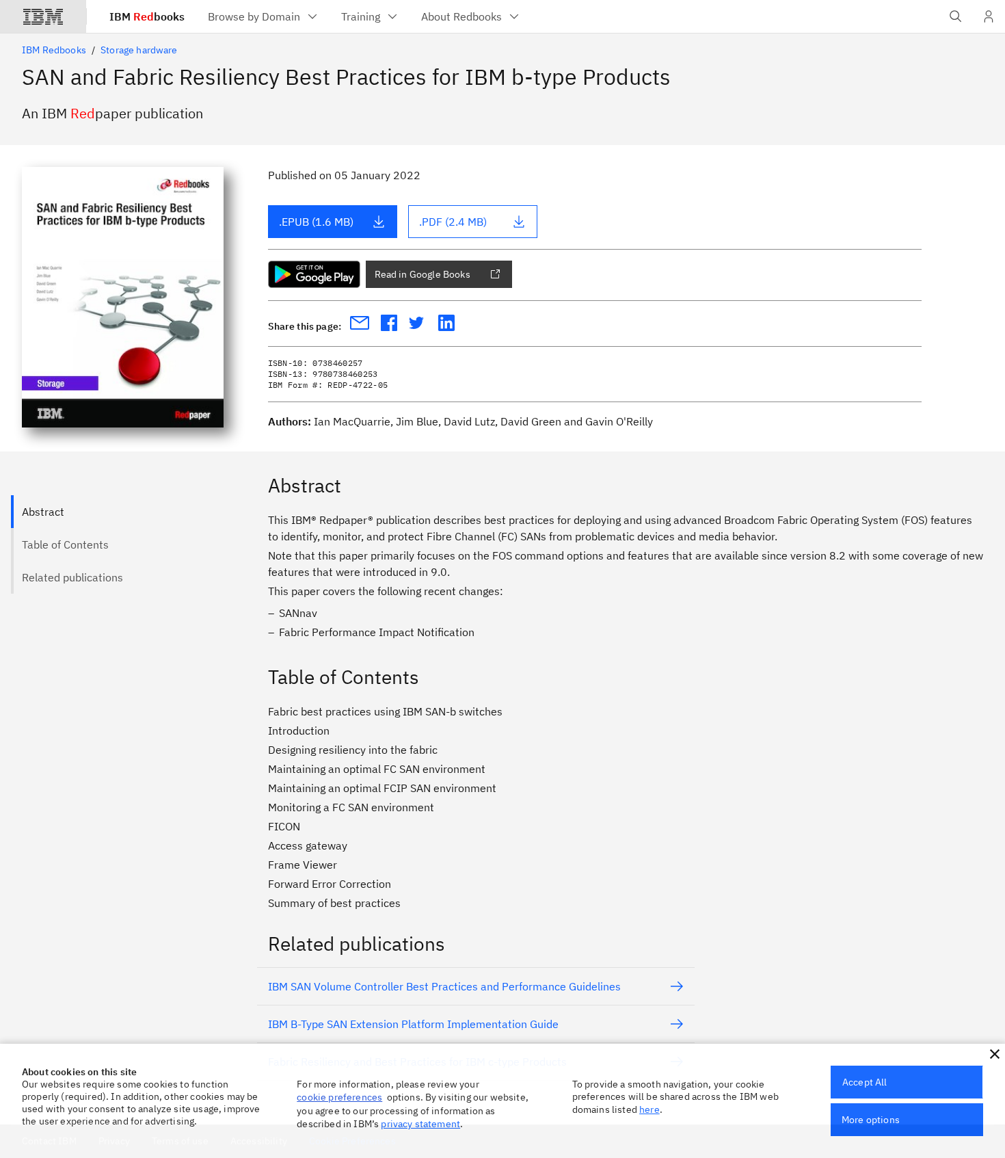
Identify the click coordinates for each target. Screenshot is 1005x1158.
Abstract (43, 511)
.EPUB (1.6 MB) (316, 221)
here (649, 1109)
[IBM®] (43, 16)
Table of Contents (65, 544)
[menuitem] (263, 16)
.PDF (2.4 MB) (453, 221)
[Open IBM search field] (955, 16)
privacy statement (420, 1124)
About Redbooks (461, 16)
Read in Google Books (422, 274)
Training (360, 16)
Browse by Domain (254, 16)
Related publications (72, 577)
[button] (995, 1054)
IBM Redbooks (54, 50)
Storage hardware (139, 50)
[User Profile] (988, 16)
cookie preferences (339, 1097)
